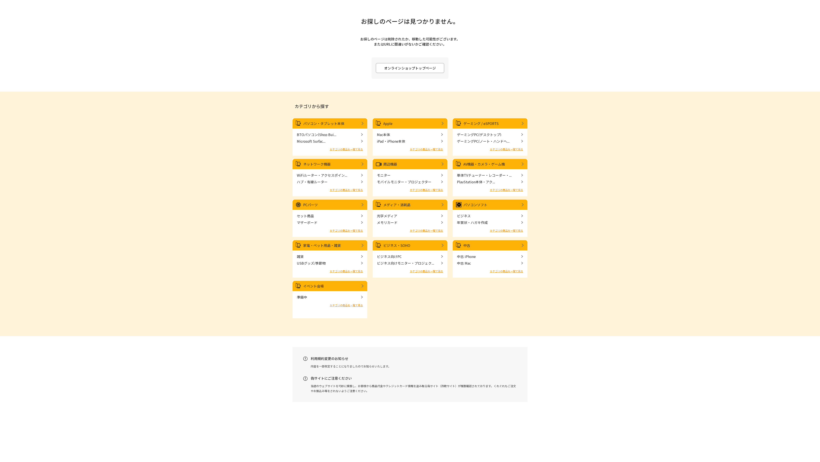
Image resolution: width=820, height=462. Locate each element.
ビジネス (464, 216)
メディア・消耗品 (396, 204)
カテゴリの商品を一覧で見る (346, 149)
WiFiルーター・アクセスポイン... (322, 175)
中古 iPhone (466, 256)
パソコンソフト (475, 204)
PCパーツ (310, 204)
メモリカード (387, 222)
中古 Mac (464, 263)
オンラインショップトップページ (410, 68)
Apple (387, 123)
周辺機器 (390, 164)
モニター (384, 175)
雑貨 (300, 256)
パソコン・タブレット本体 (323, 123)
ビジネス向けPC (389, 256)
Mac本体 (383, 134)
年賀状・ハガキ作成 (472, 222)
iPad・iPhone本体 (391, 141)
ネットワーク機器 (317, 164)
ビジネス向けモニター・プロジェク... (405, 263)
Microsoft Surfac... (311, 141)
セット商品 (305, 216)
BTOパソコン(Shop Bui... (316, 134)
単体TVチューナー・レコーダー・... (484, 175)
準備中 (302, 297)
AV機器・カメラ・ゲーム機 (484, 164)
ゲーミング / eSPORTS (481, 123)
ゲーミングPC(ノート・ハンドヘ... (483, 141)
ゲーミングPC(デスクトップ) (479, 134)
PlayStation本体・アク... (476, 182)
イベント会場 (313, 286)
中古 (466, 245)
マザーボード (307, 222)
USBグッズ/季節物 (311, 263)
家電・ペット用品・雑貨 (322, 245)
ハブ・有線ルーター (312, 182)
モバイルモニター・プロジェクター (404, 182)
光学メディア (387, 216)
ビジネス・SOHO (396, 245)
